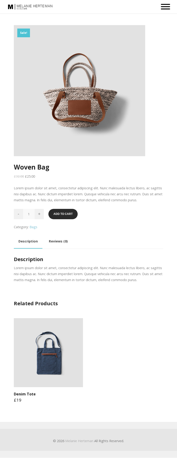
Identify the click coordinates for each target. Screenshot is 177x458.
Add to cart (63, 214)
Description (28, 241)
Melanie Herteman (79, 441)
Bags (33, 227)
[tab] (28, 242)
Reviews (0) (58, 241)
